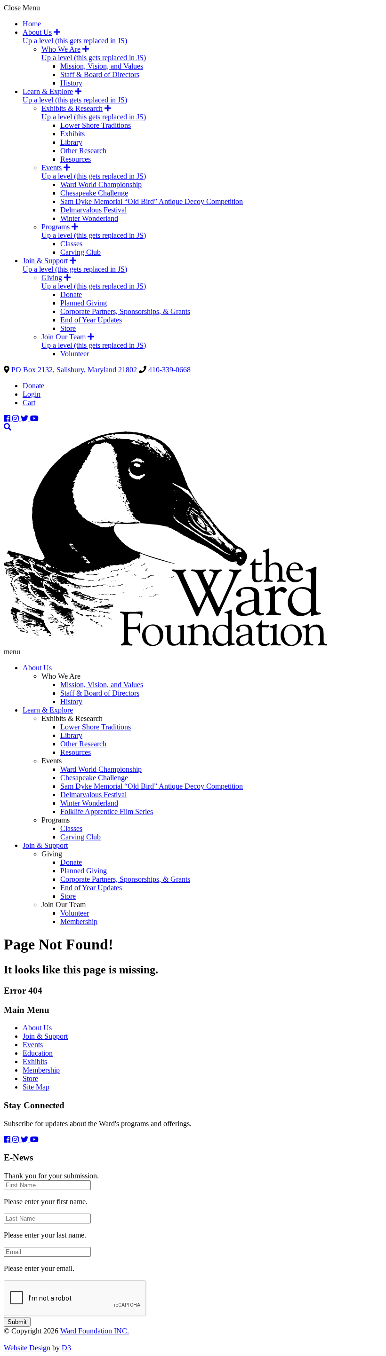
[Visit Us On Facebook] (8, 419)
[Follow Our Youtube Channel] (34, 419)
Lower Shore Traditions (95, 125)
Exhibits (72, 134)
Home (32, 24)
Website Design (27, 1348)
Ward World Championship (101, 184)
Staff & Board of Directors (99, 74)
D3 (66, 1348)
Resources (75, 159)
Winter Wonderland (89, 218)
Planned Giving (83, 303)
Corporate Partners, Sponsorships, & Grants (125, 311)
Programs (55, 227)
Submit (17, 1321)
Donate (71, 294)
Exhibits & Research (72, 108)
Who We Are (60, 49)
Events (51, 168)
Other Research (83, 151)
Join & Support (45, 261)
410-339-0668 (169, 370)
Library (71, 142)
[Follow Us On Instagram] (16, 419)
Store (68, 328)
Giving (51, 278)
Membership (78, 921)
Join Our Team (63, 337)
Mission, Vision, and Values (101, 66)
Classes (71, 244)
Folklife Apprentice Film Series (106, 811)
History (71, 83)
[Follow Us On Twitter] (25, 419)
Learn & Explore (48, 91)
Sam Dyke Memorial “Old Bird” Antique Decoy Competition (151, 201)
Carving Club (80, 252)
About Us (37, 32)
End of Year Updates (91, 320)
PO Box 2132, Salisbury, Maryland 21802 (75, 370)
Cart (29, 403)
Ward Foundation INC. (94, 1331)
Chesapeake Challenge (94, 193)
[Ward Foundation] (165, 643)
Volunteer (74, 354)
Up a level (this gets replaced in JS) (75, 41)
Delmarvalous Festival (93, 210)
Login (31, 394)
